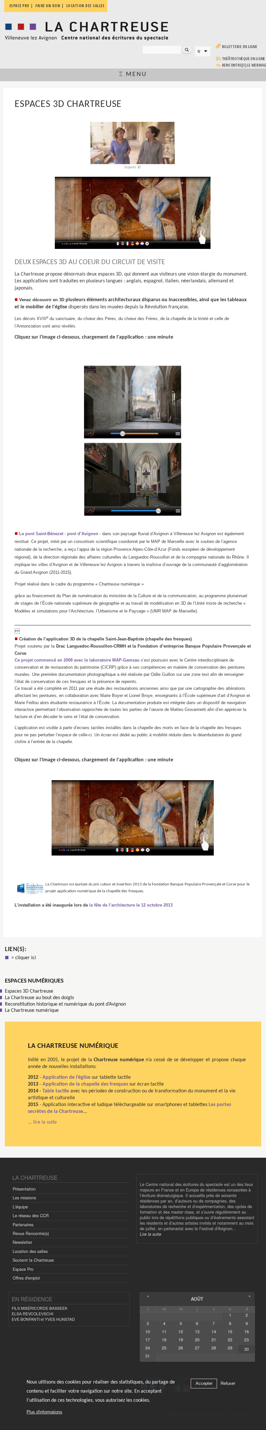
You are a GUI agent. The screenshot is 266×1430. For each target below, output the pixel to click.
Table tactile (55, 1091)
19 (180, 1340)
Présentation (24, 1189)
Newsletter (22, 1242)
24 (147, 1348)
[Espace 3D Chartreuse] (132, 213)
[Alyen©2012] (133, 519)
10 (147, 1331)
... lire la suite (42, 1122)
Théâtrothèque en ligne (243, 58)
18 (164, 1340)
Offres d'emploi (26, 1278)
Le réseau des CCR (31, 1215)
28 (214, 1348)
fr (199, 51)
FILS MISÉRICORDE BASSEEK (39, 1308)
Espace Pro (23, 1269)
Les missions (24, 1198)
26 (180, 1348)
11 (164, 1331)
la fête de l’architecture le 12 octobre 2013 (130, 905)
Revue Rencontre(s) (31, 1233)
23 (246, 1340)
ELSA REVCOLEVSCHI (32, 1313)
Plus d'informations (44, 1412)
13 (197, 1331)
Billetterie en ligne (239, 46)
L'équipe (20, 1207)
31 (147, 1356)
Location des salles (30, 1251)
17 (147, 1340)
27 (197, 1348)
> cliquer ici (23, 957)
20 (197, 1340)
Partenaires (23, 1225)
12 (180, 1331)
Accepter (204, 1383)
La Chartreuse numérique (73, 1046)
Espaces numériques (34, 981)
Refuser (228, 1383)
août (197, 1298)
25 (164, 1348)
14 (214, 1331)
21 (214, 1340)
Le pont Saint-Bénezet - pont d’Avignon (58, 533)
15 (230, 1331)
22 (230, 1340)
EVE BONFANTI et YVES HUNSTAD (43, 1319)
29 (230, 1348)
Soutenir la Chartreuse (33, 1260)
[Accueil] (86, 29)
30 (246, 1349)
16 (246, 1331)
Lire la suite (150, 1234)
